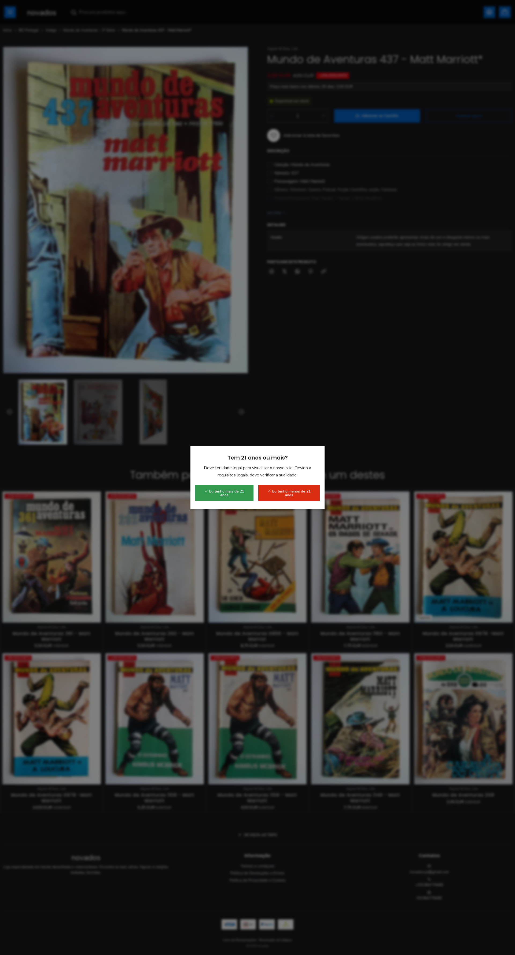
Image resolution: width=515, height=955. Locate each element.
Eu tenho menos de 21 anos (291, 493)
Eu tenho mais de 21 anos (226, 493)
